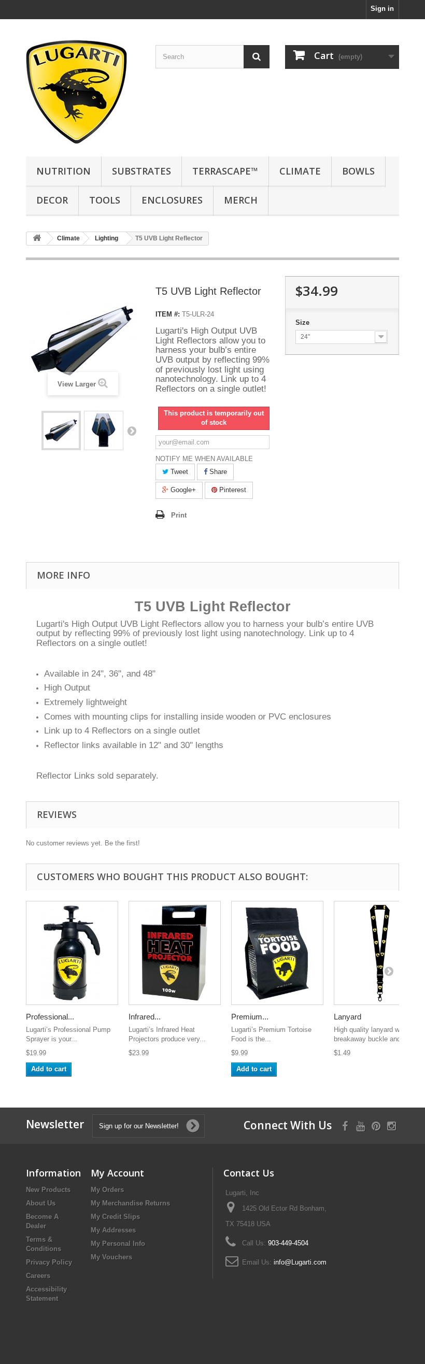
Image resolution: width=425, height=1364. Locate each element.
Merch (241, 200)
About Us (40, 1203)
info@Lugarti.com (300, 1262)
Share (217, 472)
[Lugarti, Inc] (83, 91)
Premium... (249, 1016)
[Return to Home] (37, 238)
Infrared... (145, 1016)
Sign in (382, 8)
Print (179, 515)
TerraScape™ (225, 171)
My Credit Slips (115, 1217)
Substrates (141, 171)
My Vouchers (111, 1257)
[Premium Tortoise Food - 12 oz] (277, 953)
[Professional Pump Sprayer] (72, 953)
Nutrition (63, 171)
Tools (104, 200)
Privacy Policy (49, 1262)
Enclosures (172, 200)
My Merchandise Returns (130, 1203)
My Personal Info (118, 1243)
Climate (300, 171)
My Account (117, 1173)
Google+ (182, 490)
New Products (48, 1190)
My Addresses (113, 1230)
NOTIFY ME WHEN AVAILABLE (204, 459)
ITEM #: (167, 314)
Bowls (358, 171)
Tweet (178, 472)
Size (303, 322)
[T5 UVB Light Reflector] (61, 430)
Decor (52, 200)
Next (131, 430)
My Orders (107, 1190)
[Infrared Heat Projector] (175, 953)
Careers (38, 1276)
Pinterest (231, 490)
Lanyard (347, 1016)
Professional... (50, 1016)
